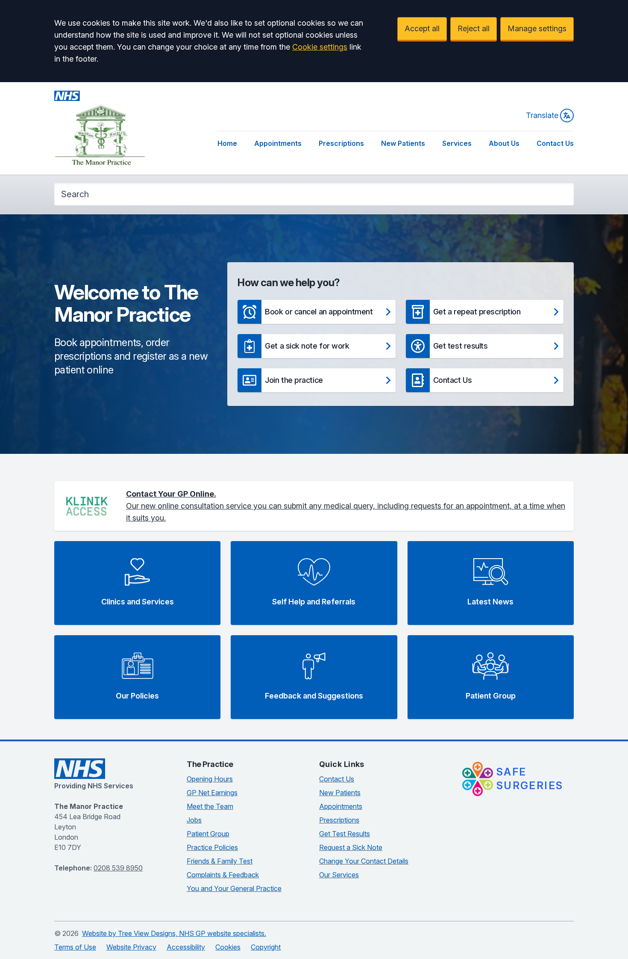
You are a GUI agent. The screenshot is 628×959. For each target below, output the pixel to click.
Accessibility (186, 947)
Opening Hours (210, 779)
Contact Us (555, 143)
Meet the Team (210, 806)
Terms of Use (75, 947)
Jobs (194, 820)
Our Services (339, 874)
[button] (316, 312)
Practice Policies (212, 847)
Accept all (422, 28)
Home (227, 143)
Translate (542, 115)
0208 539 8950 (118, 868)
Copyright (266, 947)
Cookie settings (319, 46)
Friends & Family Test (219, 861)
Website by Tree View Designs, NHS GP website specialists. (174, 933)
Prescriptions (341, 143)
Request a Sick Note (350, 847)
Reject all (474, 28)
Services (457, 143)
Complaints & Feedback (223, 874)
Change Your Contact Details (363, 861)
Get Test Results (344, 833)
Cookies (228, 947)
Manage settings (537, 28)
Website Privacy (131, 947)
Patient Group (208, 833)
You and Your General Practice (234, 888)
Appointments (278, 143)
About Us (504, 143)
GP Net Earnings (212, 792)
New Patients (403, 143)
